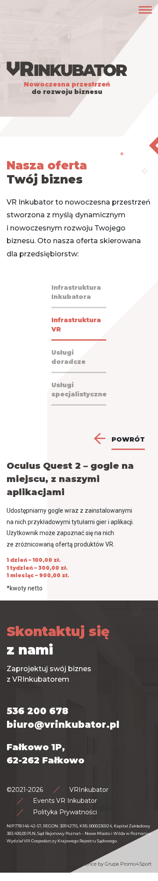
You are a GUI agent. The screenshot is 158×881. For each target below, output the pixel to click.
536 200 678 (37, 710)
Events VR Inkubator (65, 801)
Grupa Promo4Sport (128, 864)
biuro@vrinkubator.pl (63, 724)
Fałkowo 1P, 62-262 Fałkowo (45, 754)
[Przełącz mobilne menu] (145, 9)
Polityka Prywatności (65, 812)
